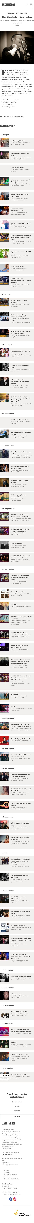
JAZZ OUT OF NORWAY (12, 1179)
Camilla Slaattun (7, 1154)
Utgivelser (7, 1177)
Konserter (7, 1172)
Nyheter (6, 1170)
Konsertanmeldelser (10, 1175)
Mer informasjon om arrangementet (11, 116)
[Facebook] (11, 1200)
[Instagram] (14, 1200)
